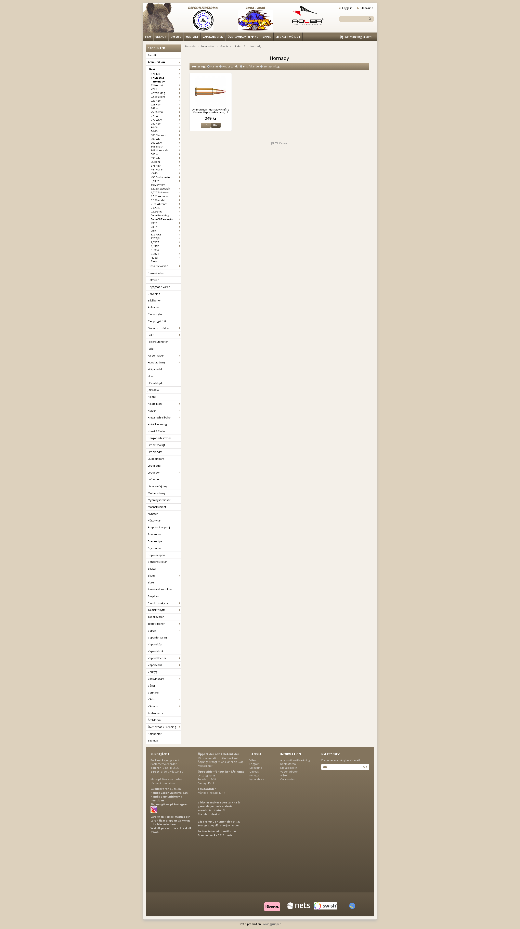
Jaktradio (153, 390)
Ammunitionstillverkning (295, 760)
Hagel (154, 257)
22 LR (154, 89)
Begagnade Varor (159, 287)
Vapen (267, 37)
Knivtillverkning (157, 424)
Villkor (160, 37)
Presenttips (155, 541)
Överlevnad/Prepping (243, 37)
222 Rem (156, 100)
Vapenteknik (156, 651)
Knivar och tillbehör (160, 417)
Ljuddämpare (156, 459)
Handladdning (156, 362)
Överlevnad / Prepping (162, 727)
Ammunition (156, 62)
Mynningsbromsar (159, 500)
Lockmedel (154, 465)
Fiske (151, 335)
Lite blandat (155, 452)
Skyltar (152, 568)
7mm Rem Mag (160, 215)
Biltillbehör (154, 300)
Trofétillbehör (156, 623)
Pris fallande (251, 66)
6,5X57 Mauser (160, 192)
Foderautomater (158, 342)
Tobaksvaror (156, 617)
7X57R (154, 227)
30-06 (154, 127)
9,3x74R (155, 254)
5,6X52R (155, 181)
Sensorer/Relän (158, 562)
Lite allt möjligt (288, 37)
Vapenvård (155, 665)
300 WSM (156, 142)
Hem (148, 37)
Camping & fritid (157, 321)
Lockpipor (154, 472)
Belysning (154, 294)
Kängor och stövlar (159, 438)
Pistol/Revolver (158, 266)
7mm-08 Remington (162, 219)
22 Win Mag (158, 93)
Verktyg (152, 672)
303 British (157, 146)
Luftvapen (154, 479)
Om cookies (287, 779)
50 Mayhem (158, 184)
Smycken (153, 596)
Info (206, 125)
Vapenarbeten (213, 37)
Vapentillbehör (157, 658)
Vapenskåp (155, 644)
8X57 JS (155, 238)
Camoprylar (155, 314)
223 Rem (156, 104)
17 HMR (155, 74)
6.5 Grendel (158, 200)
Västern (153, 706)
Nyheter (153, 514)
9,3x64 (155, 250)
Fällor (151, 348)
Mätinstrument (157, 507)
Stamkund (367, 8)
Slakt (151, 582)
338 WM (155, 158)
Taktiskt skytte (157, 610)
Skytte (152, 575)
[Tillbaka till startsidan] (161, 19)
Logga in (347, 8)
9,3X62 (155, 246)
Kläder (152, 410)
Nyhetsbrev (256, 779)
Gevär (153, 69)
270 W (154, 116)
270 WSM (156, 119)
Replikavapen (156, 555)
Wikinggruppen (272, 924)
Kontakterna (288, 764)
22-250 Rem (158, 97)
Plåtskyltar (154, 520)
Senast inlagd (271, 66)
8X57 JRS (156, 234)
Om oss (175, 37)
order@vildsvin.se (172, 771)
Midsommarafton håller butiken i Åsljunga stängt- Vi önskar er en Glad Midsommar (221, 762)
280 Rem (156, 123)
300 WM (155, 139)
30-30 (154, 131)
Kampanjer (154, 734)
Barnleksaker (156, 273)
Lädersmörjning (157, 486)
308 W (154, 154)
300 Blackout (158, 135)
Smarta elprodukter (160, 589)
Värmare (153, 692)
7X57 (154, 223)
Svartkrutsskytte (158, 603)
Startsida (190, 46)
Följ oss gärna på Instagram (169, 804)
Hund (151, 376)
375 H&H (156, 165)
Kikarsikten (155, 403)
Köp (216, 125)
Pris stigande (230, 66)
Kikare (152, 397)
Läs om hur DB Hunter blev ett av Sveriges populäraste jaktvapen (219, 823)
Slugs (154, 261)
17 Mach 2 (157, 77)
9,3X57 (155, 242)
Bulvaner (153, 307)
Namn (214, 66)
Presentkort (155, 534)
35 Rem (155, 162)
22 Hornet (157, 85)
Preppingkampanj (159, 527)
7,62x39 (155, 208)
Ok (365, 767)
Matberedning (156, 493)
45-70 (154, 173)
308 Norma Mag (160, 150)
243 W (154, 108)
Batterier (153, 280)
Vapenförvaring (157, 637)
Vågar (151, 685)
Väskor (152, 699)
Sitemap (153, 740)
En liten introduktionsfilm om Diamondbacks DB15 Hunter (217, 833)
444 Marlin (157, 169)
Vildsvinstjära (156, 679)
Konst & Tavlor (157, 431)
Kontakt (191, 37)
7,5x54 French (159, 204)
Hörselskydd (156, 383)
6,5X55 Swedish (160, 188)
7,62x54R (156, 211)
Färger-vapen (156, 355)
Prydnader (154, 548)
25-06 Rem (157, 112)
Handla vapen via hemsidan (169, 793)
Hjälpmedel (155, 369)
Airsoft (152, 55)
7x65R (154, 231)
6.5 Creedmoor (160, 196)
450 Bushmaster (161, 177)
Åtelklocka (154, 720)
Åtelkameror (155, 713)
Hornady (159, 81)
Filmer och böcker (158, 328)
